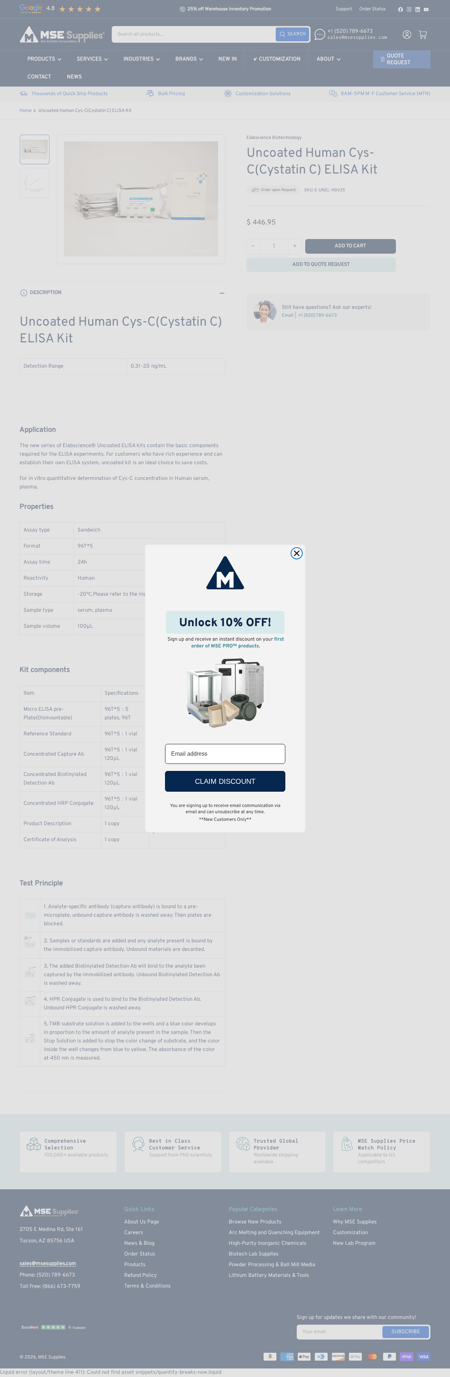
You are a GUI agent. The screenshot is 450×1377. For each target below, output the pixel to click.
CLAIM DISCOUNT (225, 781)
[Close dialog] (296, 553)
